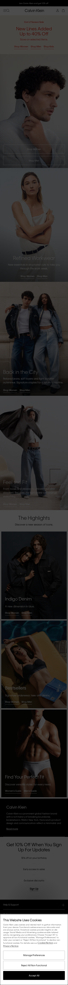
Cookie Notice (45, 942)
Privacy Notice (11, 945)
